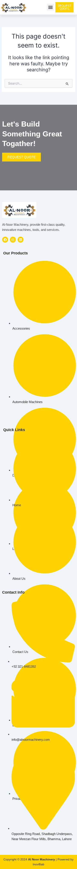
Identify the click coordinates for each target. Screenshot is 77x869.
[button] (50, 7)
